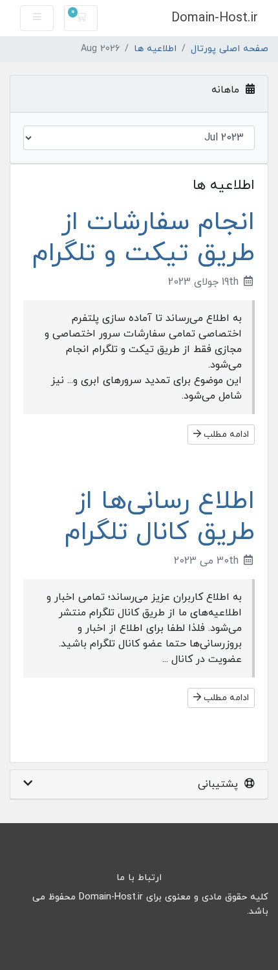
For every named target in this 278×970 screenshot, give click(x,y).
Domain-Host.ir (214, 18)
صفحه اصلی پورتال (229, 49)
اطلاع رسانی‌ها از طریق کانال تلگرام (160, 517)
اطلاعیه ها (155, 49)
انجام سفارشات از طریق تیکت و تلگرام (143, 238)
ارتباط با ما (139, 878)
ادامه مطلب (225, 434)
